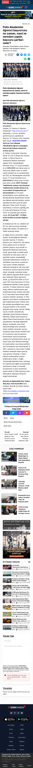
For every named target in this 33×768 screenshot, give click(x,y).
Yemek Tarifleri (11, 749)
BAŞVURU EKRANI (19, 141)
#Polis (5, 418)
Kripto (22, 733)
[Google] (10, 719)
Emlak (11, 741)
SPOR (22, 725)
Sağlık (22, 729)
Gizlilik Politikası (21, 765)
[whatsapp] (25, 59)
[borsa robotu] (16, 15)
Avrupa (22, 745)
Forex (11, 733)
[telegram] (29, 54)
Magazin (21, 741)
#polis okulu (7, 426)
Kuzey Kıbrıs (22, 737)
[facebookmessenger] (21, 54)
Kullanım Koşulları (5, 765)
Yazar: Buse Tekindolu (10, 79)
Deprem (22, 749)
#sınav (12, 418)
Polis (12, 143)
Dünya (11, 729)
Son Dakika (11, 725)
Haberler (5, 24)
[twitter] (25, 54)
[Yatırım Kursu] (16, 544)
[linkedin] (29, 59)
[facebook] (17, 54)
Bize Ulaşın (14, 765)
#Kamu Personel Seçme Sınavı (13, 422)
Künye (29, 765)
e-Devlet (15, 133)
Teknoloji (11, 737)
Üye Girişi (28, 2)
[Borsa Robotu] (16, 400)
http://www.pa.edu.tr (20, 131)
